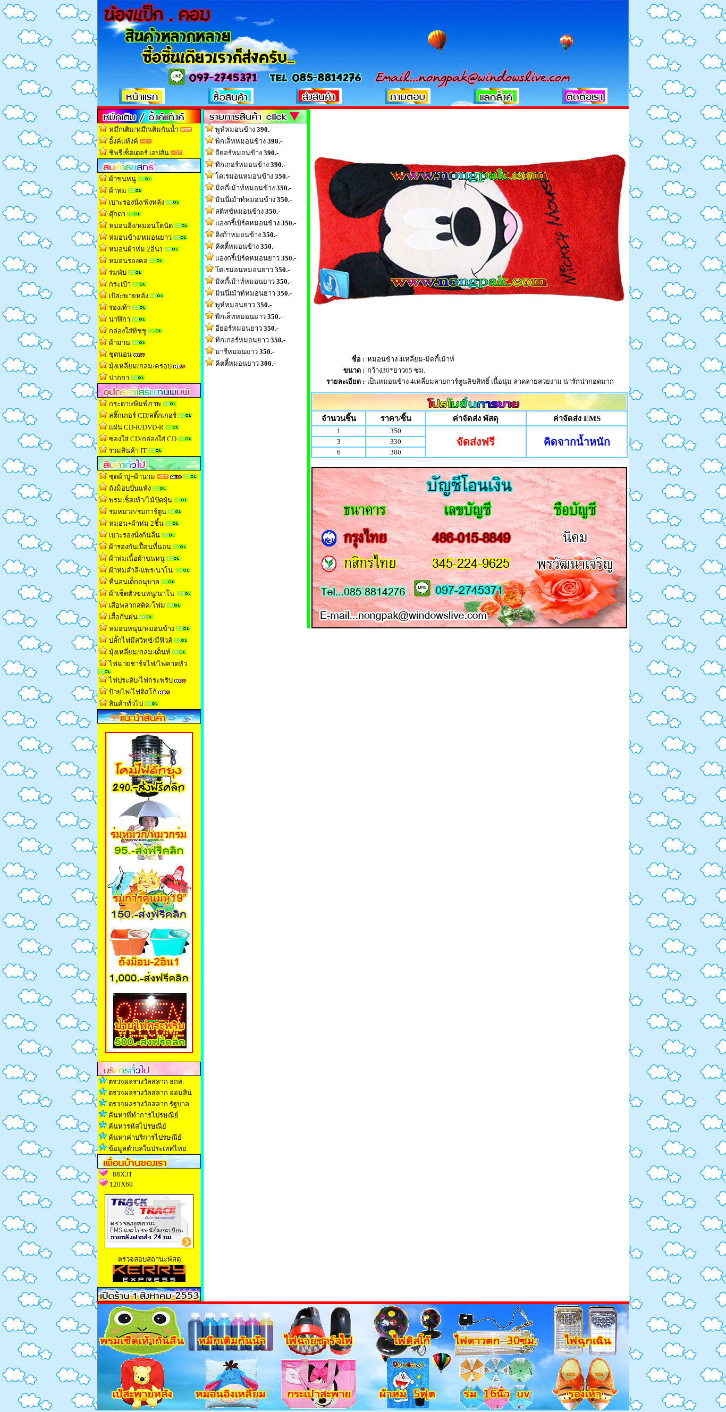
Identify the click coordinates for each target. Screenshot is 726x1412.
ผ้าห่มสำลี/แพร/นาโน (141, 570)
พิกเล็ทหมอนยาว (248, 317)
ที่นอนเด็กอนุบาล (134, 582)
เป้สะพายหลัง (128, 296)
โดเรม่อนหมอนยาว (252, 270)
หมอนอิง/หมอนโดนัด (141, 226)
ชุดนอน (120, 354)
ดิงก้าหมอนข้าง (246, 235)
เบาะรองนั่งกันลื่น (135, 535)
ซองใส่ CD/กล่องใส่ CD (142, 439)
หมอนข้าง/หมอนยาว (140, 237)
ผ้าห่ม (117, 191)
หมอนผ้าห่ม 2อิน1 (136, 249)
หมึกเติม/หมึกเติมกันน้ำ (144, 129)
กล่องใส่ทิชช (128, 331)
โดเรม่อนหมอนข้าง (252, 176)
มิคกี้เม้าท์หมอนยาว (253, 281)
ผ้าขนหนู (122, 179)
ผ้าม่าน (119, 343)
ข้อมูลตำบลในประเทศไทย (147, 1149)
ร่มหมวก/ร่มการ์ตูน (137, 512)
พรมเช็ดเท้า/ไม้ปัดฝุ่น (140, 500)
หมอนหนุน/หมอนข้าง (141, 629)
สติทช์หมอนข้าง (247, 211)
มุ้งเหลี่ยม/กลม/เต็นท (140, 652)
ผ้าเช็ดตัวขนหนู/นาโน (141, 594)
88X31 (122, 1174)
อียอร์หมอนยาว (246, 328)
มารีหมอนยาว (244, 352)
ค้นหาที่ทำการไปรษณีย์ (143, 1115)
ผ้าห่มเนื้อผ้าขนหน (137, 558)
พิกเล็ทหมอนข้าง (248, 141)
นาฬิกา (119, 319)
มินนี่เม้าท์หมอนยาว (253, 293)
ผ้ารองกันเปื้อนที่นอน (139, 547)
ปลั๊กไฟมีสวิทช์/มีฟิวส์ (140, 640)
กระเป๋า (120, 284)
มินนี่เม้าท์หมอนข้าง (253, 200)
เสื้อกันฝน (123, 617)
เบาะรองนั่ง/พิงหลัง (136, 202)
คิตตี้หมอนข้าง (245, 246)
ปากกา (119, 378)
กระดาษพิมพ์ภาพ (135, 404)
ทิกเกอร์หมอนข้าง (250, 165)
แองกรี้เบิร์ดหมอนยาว (255, 258)
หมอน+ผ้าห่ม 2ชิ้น (136, 523)
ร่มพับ (117, 272)
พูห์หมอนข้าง (243, 129)
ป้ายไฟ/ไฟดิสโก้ (133, 692)
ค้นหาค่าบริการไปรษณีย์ (145, 1137)
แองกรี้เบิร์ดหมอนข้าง (255, 223)
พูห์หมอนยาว (243, 305)
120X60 (121, 1184)
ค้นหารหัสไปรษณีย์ (137, 1126)
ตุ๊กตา (117, 214)
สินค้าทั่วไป (126, 704)
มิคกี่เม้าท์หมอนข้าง (253, 188)
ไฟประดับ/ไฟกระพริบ (141, 680)
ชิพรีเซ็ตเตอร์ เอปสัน (139, 153)
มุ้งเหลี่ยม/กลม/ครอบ (140, 366)
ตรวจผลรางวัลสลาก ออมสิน (150, 1093)
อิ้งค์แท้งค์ (123, 141)
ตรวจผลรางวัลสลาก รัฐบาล (148, 1104)
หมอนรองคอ (128, 261)
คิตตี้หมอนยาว (245, 363)
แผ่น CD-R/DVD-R (136, 427)
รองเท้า (120, 308)
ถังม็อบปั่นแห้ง (130, 488)
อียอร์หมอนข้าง (246, 153)
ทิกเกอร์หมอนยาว (250, 340)
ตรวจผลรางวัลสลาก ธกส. (146, 1082)
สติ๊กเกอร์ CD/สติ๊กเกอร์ (142, 415)
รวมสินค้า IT (128, 451)
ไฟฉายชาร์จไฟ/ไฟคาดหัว (148, 664)
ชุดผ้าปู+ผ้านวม (132, 477)
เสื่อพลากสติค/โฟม (137, 605)
